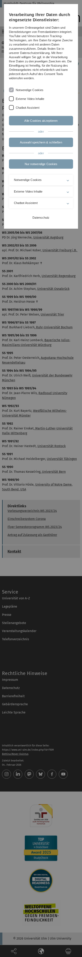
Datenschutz (40, 217)
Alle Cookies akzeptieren (41, 120)
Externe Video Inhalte (30, 98)
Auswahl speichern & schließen (41, 142)
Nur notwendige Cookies (41, 164)
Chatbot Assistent (27, 107)
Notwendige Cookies (29, 90)
